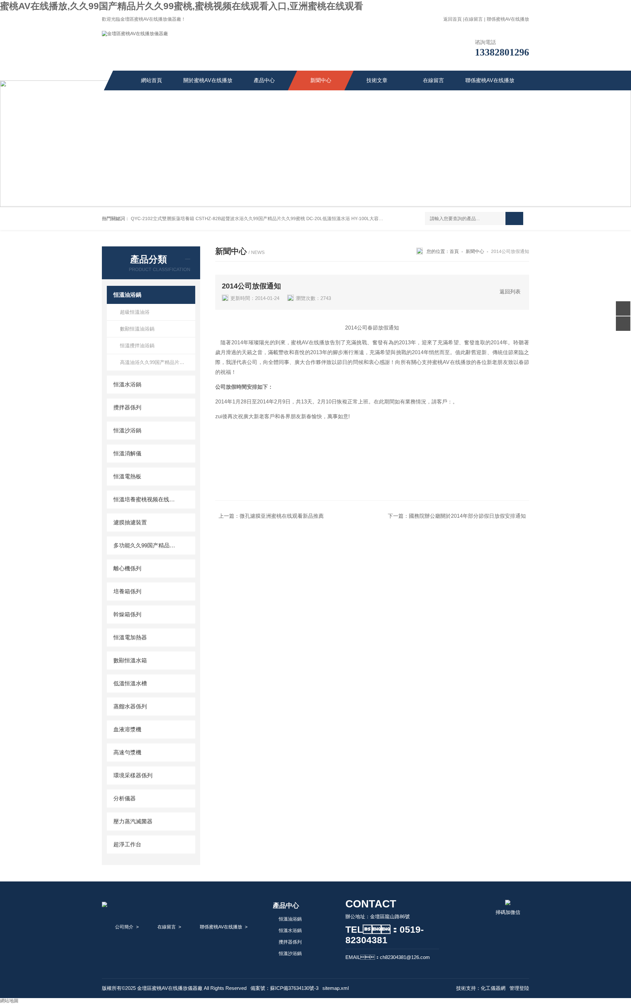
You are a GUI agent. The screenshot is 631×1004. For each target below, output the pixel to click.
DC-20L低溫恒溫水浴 (328, 218)
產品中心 (264, 80)
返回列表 (510, 291)
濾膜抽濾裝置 (130, 522)
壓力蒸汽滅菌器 (132, 821)
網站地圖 (9, 1000)
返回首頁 (452, 19)
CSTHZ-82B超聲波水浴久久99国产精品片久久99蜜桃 (250, 218)
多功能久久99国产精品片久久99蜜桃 (145, 545)
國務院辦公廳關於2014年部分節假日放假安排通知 (467, 516)
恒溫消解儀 (127, 453)
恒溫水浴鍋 (127, 384)
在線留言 (473, 19)
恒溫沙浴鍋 (127, 430)
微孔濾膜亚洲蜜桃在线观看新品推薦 (282, 516)
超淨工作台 (127, 844)
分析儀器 (124, 798)
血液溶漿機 (127, 729)
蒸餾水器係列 (130, 706)
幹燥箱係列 (127, 614)
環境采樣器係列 (132, 775)
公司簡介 (124, 926)
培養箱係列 (127, 591)
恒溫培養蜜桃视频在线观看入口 (145, 499)
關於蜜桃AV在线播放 (207, 80)
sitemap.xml (335, 988)
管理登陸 (519, 988)
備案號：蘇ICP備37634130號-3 (284, 988)
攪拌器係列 (127, 407)
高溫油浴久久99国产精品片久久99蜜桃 (157, 362)
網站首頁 (151, 80)
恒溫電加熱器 (130, 637)
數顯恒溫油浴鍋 (137, 328)
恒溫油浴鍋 (127, 295)
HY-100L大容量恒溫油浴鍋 (378, 218)
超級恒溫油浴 (135, 312)
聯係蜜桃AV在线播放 (508, 19)
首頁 (454, 251)
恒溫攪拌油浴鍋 (137, 345)
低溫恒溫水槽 (130, 683)
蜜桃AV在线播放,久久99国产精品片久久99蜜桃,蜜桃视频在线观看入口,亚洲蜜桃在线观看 (181, 6)
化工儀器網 (493, 988)
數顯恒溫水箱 (130, 660)
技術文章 (376, 80)
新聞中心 (320, 80)
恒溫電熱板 (127, 476)
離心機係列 (127, 568)
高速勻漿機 (127, 752)
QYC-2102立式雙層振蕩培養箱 (162, 218)
